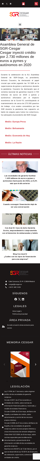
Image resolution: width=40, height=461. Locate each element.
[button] (36, 3)
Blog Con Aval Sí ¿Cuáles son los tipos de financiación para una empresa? (20, 256)
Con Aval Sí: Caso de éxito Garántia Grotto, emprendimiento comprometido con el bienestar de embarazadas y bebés (20, 230)
